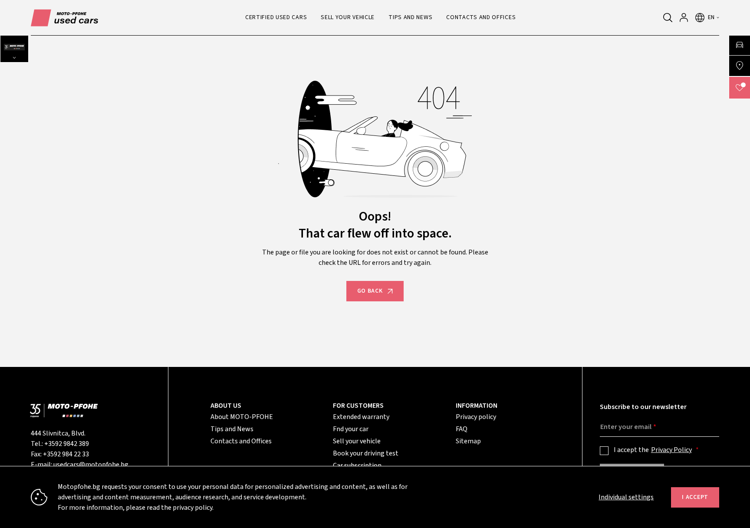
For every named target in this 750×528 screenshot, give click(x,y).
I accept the (653, 449)
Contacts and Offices (241, 441)
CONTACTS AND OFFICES (481, 17)
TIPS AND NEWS (410, 17)
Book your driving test (365, 453)
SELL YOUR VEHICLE (348, 17)
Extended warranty (361, 416)
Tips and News (232, 429)
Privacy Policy (671, 450)
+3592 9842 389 (66, 444)
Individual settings (626, 497)
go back (370, 291)
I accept (695, 497)
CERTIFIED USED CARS (276, 17)
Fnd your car (350, 429)
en (711, 17)
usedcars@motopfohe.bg (90, 464)
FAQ (461, 429)
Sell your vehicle (357, 441)
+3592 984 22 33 (66, 454)
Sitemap (468, 441)
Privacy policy (476, 416)
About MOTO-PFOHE (242, 416)
